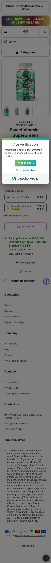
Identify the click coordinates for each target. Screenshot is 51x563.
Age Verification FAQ (25, 170)
